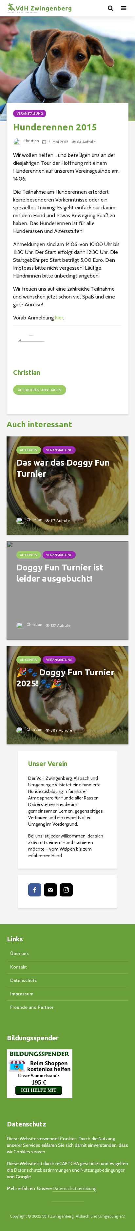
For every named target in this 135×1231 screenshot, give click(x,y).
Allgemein (28, 450)
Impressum (21, 994)
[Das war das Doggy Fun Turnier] (67, 485)
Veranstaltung (30, 113)
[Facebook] (34, 889)
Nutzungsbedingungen (103, 1170)
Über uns (19, 953)
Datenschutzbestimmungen (43, 1170)
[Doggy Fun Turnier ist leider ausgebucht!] (67, 590)
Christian (30, 140)
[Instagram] (66, 889)
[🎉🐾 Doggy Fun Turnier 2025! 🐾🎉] (67, 695)
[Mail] (50, 889)
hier (59, 318)
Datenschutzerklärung (74, 1188)
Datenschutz (23, 980)
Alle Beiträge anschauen (39, 390)
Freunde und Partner (31, 1007)
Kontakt (18, 967)
